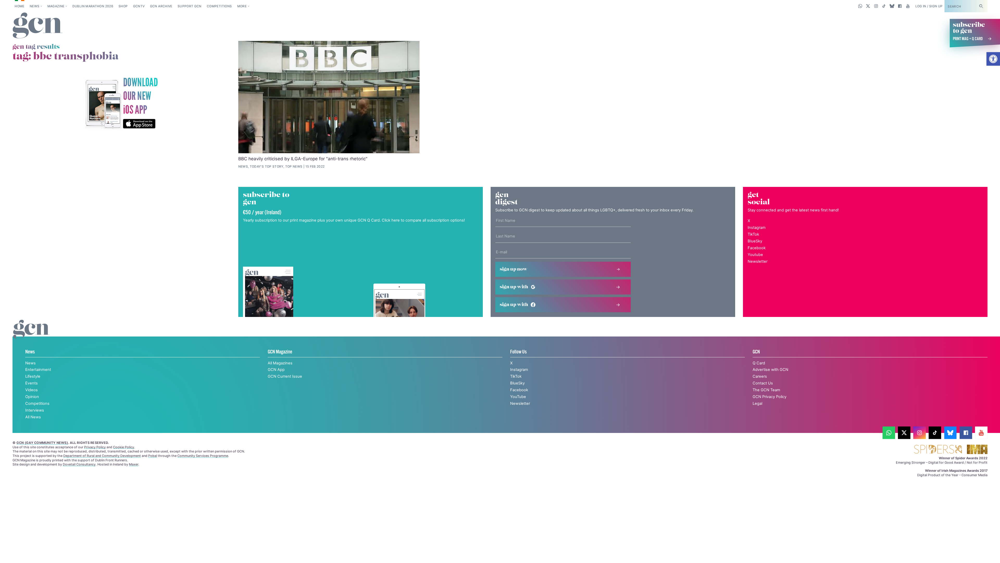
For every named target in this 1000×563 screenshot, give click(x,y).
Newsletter (757, 261)
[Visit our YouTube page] (907, 6)
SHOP (123, 6)
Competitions (219, 6)
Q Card (759, 363)
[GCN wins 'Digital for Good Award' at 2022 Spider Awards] (938, 450)
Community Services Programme (202, 456)
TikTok (753, 234)
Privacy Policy (95, 447)
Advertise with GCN (770, 369)
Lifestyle (32, 376)
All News (33, 417)
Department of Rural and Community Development (102, 456)
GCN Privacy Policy (769, 396)
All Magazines (280, 363)
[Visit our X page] (868, 6)
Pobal (152, 456)
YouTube (518, 396)
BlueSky (755, 241)
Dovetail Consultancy (79, 464)
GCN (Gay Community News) (42, 443)
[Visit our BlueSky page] (891, 6)
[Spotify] (121, 104)
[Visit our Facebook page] (900, 6)
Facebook (757, 248)
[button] (993, 59)
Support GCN (190, 6)
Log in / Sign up (929, 6)
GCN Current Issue (285, 376)
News (34, 6)
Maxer (133, 464)
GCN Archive (161, 6)
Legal (757, 403)
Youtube (755, 254)
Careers (760, 376)
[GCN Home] (37, 26)
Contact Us (763, 383)
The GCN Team (766, 390)
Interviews (34, 410)
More (242, 6)
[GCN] (31, 334)
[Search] (981, 6)
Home (19, 6)
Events (31, 383)
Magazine (56, 6)
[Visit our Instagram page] (876, 6)
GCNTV (139, 6)
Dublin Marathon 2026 (92, 6)
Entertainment (38, 369)
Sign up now (513, 269)
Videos (31, 390)
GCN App (276, 369)
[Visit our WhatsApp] (860, 6)
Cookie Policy (123, 447)
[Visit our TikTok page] (884, 6)
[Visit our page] (889, 432)
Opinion (32, 396)
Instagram (757, 227)
